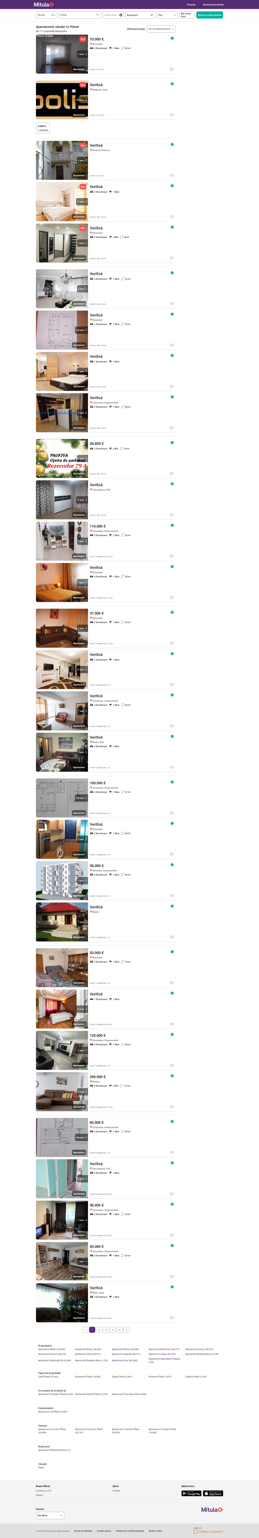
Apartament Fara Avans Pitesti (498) (129, 1394)
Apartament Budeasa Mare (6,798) (202, 1353)
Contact (116, 1490)
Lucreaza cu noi (43, 1490)
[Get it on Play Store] (191, 1493)
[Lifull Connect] (208, 1532)
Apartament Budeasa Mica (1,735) (91, 1360)
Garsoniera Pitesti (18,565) (88, 1376)
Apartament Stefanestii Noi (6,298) (54, 1360)
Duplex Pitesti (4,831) (122, 1376)
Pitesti (41, 1467)
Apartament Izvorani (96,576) (199, 1349)
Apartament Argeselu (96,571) (126, 1353)
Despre (39, 1495)
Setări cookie (155, 1530)
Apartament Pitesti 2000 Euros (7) (54, 1449)
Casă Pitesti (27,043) (48, 1376)
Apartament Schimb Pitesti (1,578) (91, 1394)
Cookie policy (104, 1530)
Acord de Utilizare (83, 1530)
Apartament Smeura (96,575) (52, 1353)
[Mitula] (44, 4)
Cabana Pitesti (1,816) (196, 1376)
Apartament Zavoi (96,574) (88, 1353)
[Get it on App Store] (213, 1493)
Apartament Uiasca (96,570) (162, 1353)
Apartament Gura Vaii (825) (125, 1360)
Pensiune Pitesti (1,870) (160, 1376)
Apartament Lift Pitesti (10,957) (53, 1411)
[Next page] (127, 1330)
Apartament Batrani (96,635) (51, 1349)
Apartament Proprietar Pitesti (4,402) (55, 1394)
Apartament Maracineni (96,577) (164, 1349)
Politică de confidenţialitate (130, 1530)
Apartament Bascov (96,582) (125, 1349)
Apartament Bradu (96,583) (88, 1349)
